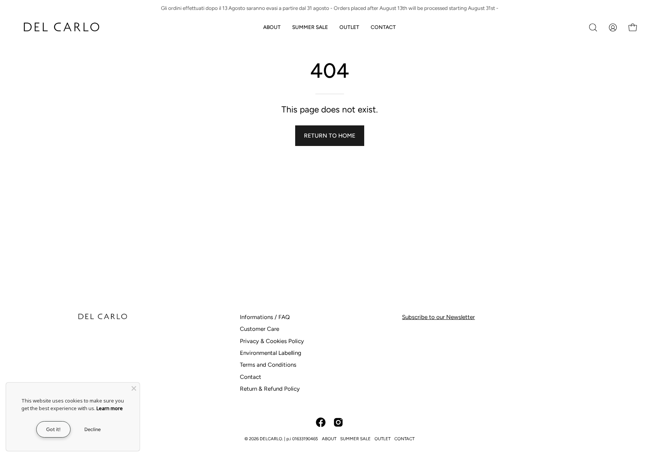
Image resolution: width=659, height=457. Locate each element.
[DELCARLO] (61, 27)
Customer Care (259, 329)
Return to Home (329, 135)
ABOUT (329, 438)
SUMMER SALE (355, 438)
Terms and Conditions (268, 364)
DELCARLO (271, 438)
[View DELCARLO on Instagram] (338, 422)
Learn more (109, 408)
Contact (250, 377)
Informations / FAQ (265, 317)
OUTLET (383, 438)
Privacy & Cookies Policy (272, 341)
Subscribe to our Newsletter (438, 317)
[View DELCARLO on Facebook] (320, 422)
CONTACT (404, 438)
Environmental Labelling (270, 353)
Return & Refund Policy (270, 388)
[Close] (134, 388)
